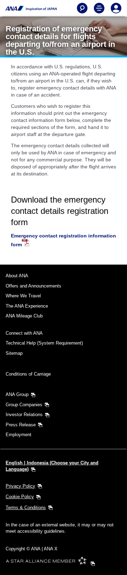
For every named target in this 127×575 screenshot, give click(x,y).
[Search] (82, 8)
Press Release (21, 424)
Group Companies (24, 404)
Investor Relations (24, 414)
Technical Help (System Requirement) (44, 343)
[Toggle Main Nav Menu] (99, 8)
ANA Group (17, 394)
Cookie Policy (20, 496)
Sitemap (14, 353)
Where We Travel (23, 295)
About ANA (17, 275)
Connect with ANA (24, 333)
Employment (18, 434)
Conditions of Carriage (28, 374)
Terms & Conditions (26, 507)
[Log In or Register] (116, 8)
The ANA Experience (27, 306)
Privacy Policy (20, 486)
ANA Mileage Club (24, 316)
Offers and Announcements (33, 286)
